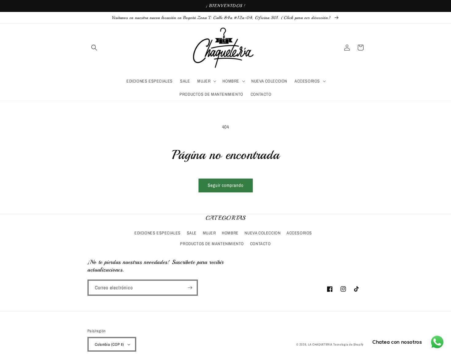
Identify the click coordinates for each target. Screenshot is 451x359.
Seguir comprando (226, 185)
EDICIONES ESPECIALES (157, 233)
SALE (192, 233)
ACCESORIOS (299, 233)
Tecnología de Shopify (348, 344)
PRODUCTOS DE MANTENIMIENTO (212, 243)
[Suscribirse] (190, 288)
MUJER (209, 233)
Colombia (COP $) (109, 344)
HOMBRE (230, 233)
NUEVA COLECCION (262, 233)
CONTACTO (260, 243)
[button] (94, 47)
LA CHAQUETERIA (320, 344)
